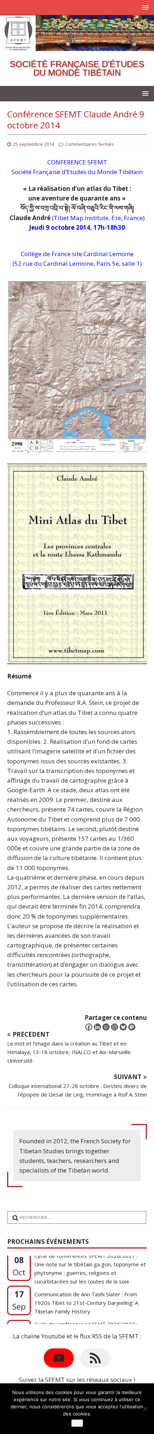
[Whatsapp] (106, 1027)
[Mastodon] (131, 1027)
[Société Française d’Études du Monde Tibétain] (77, 46)
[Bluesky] (123, 1027)
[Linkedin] (97, 1027)
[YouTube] (59, 1358)
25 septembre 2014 (33, 144)
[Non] (145, 1408)
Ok (77, 1423)
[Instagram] (114, 1027)
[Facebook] (88, 1027)
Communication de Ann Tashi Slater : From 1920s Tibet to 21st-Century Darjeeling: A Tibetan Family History (86, 1273)
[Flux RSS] (95, 1358)
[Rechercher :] (73, 1213)
